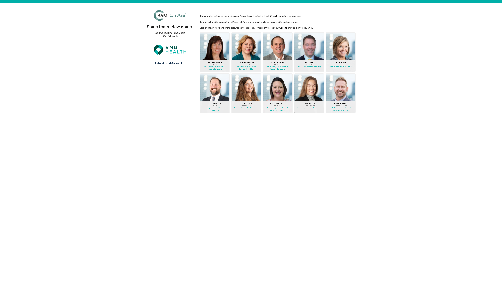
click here (259, 21)
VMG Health (272, 15)
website (283, 27)
